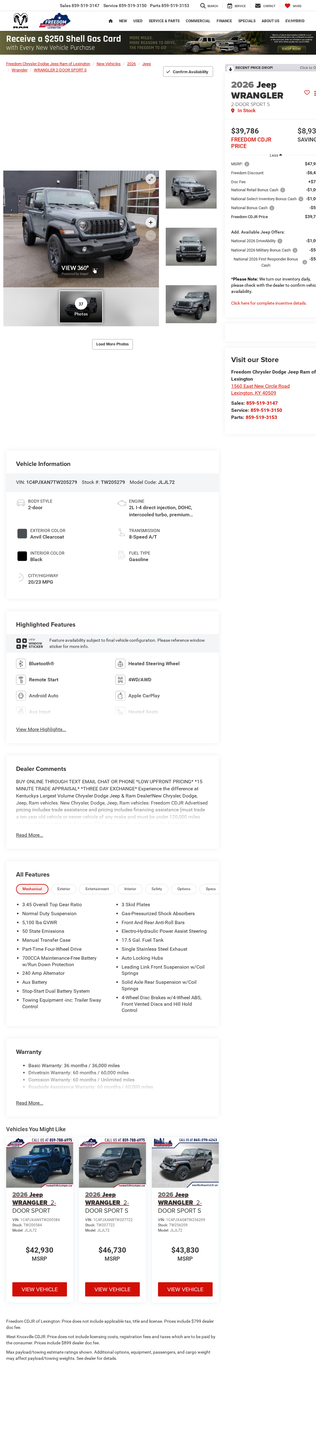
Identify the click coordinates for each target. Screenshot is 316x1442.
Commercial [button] (198, 21)
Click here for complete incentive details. (269, 303)
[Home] (111, 21)
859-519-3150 (266, 410)
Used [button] (138, 21)
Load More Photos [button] (112, 344)
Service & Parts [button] (164, 21)
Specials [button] (247, 21)
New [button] (123, 21)
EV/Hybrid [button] (295, 21)
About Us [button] (270, 21)
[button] (191, 189)
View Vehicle (40, 1289)
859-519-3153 (261, 417)
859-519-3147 (262, 403)
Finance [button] (224, 21)
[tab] (32, 889)
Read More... (29, 835)
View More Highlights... (41, 729)
